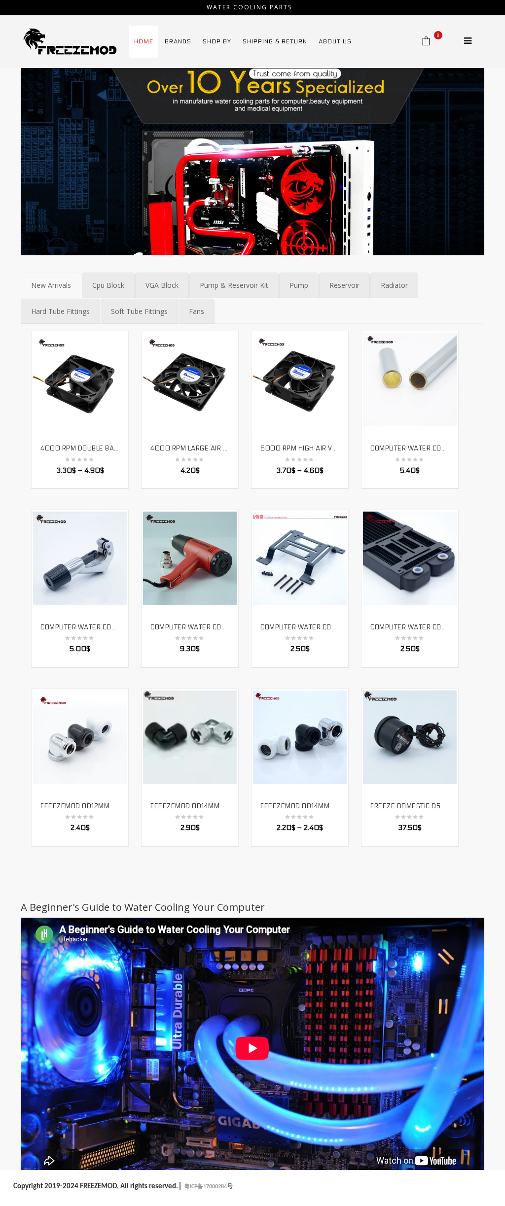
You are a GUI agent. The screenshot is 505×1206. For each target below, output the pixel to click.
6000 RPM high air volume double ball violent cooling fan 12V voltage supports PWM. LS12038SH (299, 448)
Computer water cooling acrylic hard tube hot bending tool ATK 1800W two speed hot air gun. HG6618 (189, 627)
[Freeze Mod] (70, 40)
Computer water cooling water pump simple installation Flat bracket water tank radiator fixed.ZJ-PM (409, 627)
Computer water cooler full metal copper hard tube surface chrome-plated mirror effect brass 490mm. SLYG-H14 (409, 448)
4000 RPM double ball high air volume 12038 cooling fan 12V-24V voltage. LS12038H (79, 448)
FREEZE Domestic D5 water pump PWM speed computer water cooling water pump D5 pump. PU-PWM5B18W (409, 806)
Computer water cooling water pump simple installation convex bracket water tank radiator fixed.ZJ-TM (299, 627)
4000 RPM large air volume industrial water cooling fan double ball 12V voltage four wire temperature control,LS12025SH (189, 448)
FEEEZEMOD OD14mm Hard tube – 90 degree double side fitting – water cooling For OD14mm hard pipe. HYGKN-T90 (299, 806)
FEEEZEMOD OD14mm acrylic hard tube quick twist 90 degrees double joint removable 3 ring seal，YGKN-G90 (189, 806)
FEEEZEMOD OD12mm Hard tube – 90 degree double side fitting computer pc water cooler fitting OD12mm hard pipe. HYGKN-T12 (79, 806)
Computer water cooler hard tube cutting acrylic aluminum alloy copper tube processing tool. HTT (79, 627)
